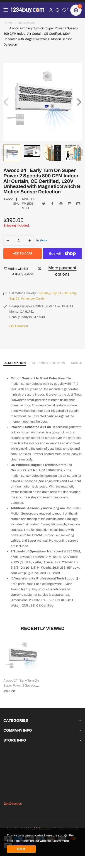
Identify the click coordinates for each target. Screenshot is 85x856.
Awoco (8, 199)
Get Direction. (19, 326)
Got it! (21, 849)
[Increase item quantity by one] (29, 240)
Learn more (60, 840)
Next (79, 152)
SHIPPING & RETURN (48, 363)
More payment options (62, 271)
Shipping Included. (16, 225)
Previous (5, 152)
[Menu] (5, 10)
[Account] (51, 10)
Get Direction (12, 803)
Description (14, 363)
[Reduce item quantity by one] (7, 240)
